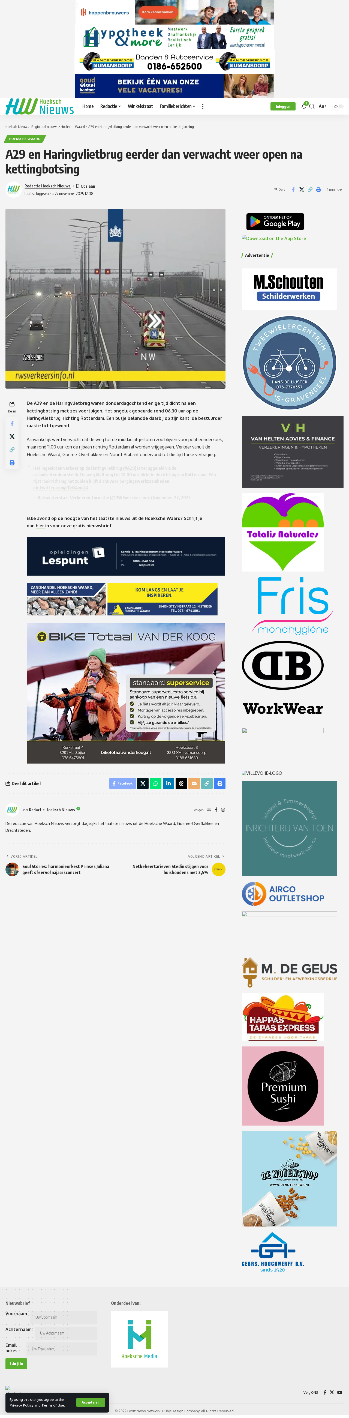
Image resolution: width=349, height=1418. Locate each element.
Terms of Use (52, 1405)
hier (40, 525)
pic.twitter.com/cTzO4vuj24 (61, 487)
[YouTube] (340, 1392)
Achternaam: (19, 1329)
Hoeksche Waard (25, 139)
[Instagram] (223, 810)
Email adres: (12, 1347)
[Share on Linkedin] (168, 783)
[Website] (209, 810)
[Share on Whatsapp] (155, 783)
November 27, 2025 (172, 497)
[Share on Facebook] (293, 189)
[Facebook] (216, 810)
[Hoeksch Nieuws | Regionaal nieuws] (39, 106)
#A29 (129, 468)
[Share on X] (301, 189)
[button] (90, 1402)
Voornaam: (16, 1313)
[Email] (194, 783)
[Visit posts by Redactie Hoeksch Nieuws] (12, 810)
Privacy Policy (22, 1405)
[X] (331, 1392)
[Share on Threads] (181, 783)
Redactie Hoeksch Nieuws (48, 185)
